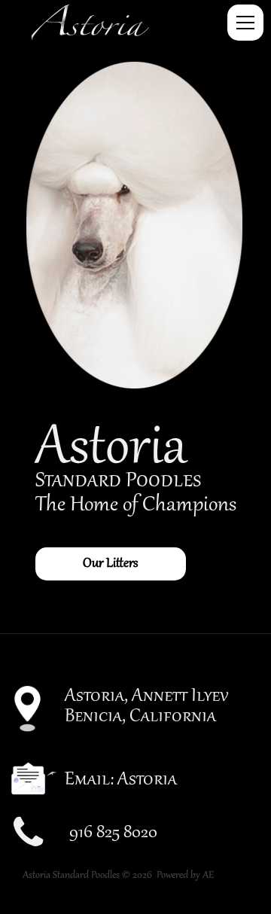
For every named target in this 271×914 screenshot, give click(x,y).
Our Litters (110, 564)
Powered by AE (185, 875)
